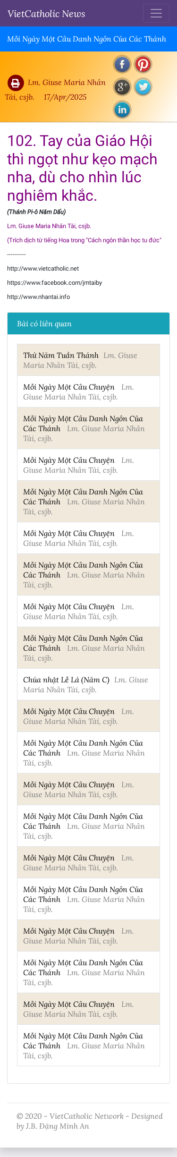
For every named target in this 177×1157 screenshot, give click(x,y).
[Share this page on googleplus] (122, 86)
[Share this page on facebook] (122, 64)
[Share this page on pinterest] (143, 64)
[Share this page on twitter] (143, 86)
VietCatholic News (46, 13)
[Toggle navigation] (156, 13)
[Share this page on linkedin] (122, 109)
